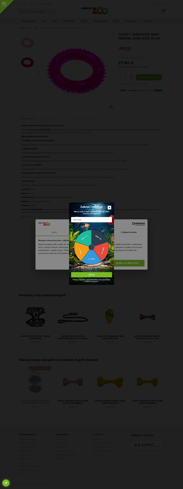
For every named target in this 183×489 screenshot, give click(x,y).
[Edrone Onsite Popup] (91, 244)
